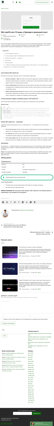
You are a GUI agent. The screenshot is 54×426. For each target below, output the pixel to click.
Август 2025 (30, 377)
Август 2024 (30, 402)
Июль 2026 (30, 355)
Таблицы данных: (9, 62)
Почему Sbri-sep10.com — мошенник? (13, 58)
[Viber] (35, 202)
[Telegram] (23, 202)
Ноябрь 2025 (31, 371)
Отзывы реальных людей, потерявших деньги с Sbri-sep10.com (19, 55)
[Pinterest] (19, 202)
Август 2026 (30, 353)
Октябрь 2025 (31, 373)
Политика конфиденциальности (36, 419)
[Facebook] (11, 202)
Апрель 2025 (30, 385)
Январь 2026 (30, 367)
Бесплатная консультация (42, 2)
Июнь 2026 (30, 357)
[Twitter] (15, 202)
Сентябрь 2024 (31, 400)
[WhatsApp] (31, 202)
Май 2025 (30, 383)
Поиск (3, 329)
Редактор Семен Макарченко (26, 210)
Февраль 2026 (31, 365)
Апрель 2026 (30, 361)
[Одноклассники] (7, 202)
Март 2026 (30, 363)
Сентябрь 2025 (31, 375)
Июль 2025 (30, 379)
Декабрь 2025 (31, 369)
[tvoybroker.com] (2, 2)
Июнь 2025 (30, 381)
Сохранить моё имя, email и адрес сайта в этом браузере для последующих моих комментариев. (25, 319)
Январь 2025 (30, 392)
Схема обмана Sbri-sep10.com (12, 53)
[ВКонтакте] (3, 202)
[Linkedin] (27, 202)
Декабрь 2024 (31, 394)
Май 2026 (30, 359)
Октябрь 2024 (31, 398)
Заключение (8, 60)
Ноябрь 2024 (31, 396)
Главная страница (4, 8)
